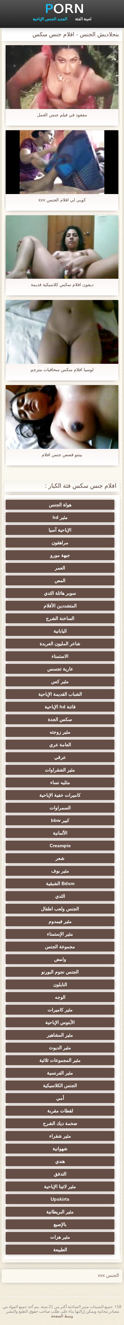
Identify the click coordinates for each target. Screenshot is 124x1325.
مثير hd (60, 517)
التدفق (60, 1173)
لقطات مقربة (60, 1110)
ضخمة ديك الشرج (60, 1123)
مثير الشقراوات (60, 769)
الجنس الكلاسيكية (60, 1085)
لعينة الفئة (83, 19)
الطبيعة (60, 1249)
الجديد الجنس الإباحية (50, 19)
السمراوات (60, 807)
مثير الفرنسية (60, 1072)
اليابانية (60, 631)
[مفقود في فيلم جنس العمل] (62, 77)
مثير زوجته (60, 732)
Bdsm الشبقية (60, 883)
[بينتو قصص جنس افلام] (62, 417)
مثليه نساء (60, 782)
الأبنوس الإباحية (60, 1022)
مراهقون (60, 542)
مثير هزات (60, 1237)
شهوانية (60, 1148)
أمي (60, 1098)
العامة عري (60, 744)
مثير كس (60, 681)
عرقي (60, 757)
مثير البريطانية (60, 1211)
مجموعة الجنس (60, 946)
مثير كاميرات (60, 1009)
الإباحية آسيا (60, 530)
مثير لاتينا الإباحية (60, 1186)
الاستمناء (60, 656)
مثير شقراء (60, 1136)
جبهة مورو (60, 555)
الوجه (60, 997)
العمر (60, 567)
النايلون (60, 984)
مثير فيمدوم (60, 921)
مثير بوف (60, 870)
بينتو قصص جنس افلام (62, 454)
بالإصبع (60, 1224)
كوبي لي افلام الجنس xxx (62, 199)
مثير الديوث (60, 1047)
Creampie (60, 845)
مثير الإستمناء (60, 934)
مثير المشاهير (60, 1035)
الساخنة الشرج (60, 618)
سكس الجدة (60, 719)
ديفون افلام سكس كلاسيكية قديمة (62, 284)
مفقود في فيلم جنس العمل (62, 114)
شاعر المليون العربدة (60, 643)
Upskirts (60, 1199)
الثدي (60, 896)
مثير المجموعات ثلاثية (60, 1060)
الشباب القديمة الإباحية (60, 694)
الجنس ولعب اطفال (60, 908)
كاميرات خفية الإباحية (60, 795)
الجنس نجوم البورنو (60, 971)
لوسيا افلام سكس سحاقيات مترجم (62, 369)
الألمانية (60, 833)
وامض (60, 959)
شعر (60, 858)
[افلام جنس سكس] (62, 8)
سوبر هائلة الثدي (60, 593)
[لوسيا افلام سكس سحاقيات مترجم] (62, 332)
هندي (60, 1161)
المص (60, 580)
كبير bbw (60, 820)
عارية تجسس (60, 668)
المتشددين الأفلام (60, 605)
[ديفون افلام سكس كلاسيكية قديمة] (62, 247)
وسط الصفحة (62, 1316)
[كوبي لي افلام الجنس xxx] (62, 162)
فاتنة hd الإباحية (60, 706)
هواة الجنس (60, 504)
